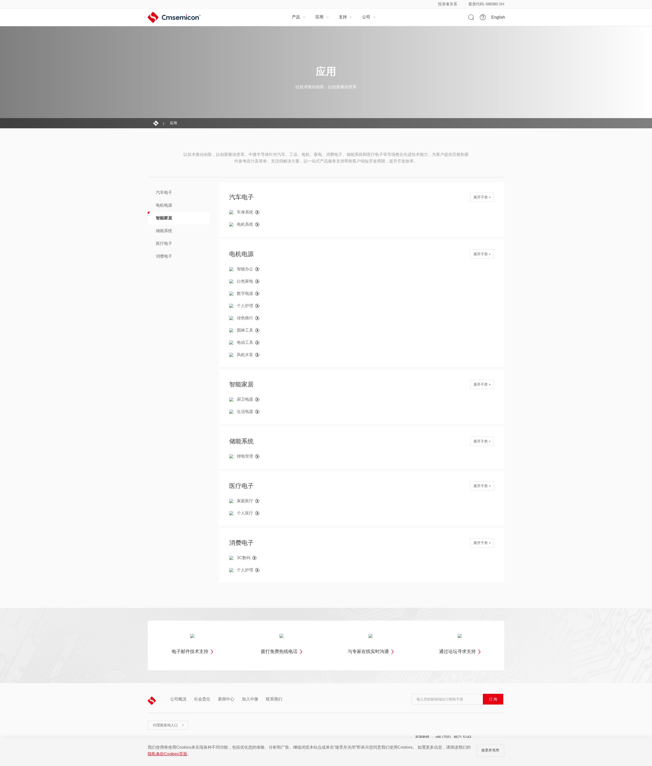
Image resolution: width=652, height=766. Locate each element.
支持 (345, 17)
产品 (299, 17)
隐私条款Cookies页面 (167, 754)
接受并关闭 (490, 750)
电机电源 (164, 205)
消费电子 (164, 256)
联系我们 (274, 699)
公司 (369, 17)
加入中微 (250, 699)
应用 (322, 17)
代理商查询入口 (168, 725)
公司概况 (178, 699)
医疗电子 (164, 243)
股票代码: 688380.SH (486, 4)
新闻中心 (226, 699)
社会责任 (202, 699)
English (498, 17)
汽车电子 (164, 192)
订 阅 (493, 699)
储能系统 (164, 231)
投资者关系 (447, 4)
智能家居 (164, 218)
